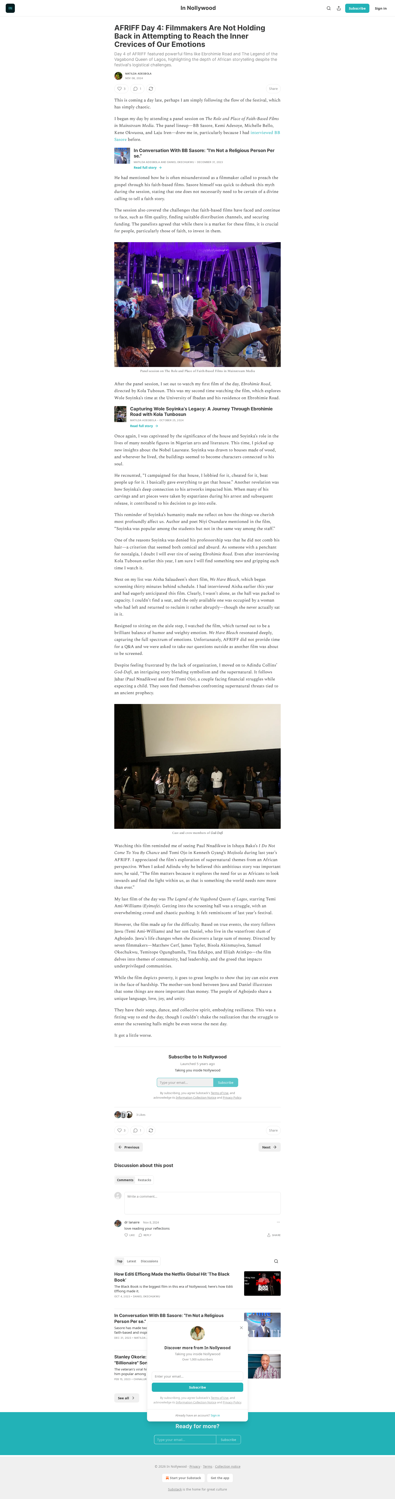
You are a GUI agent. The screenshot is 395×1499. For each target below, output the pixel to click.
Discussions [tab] (149, 1261)
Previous (131, 1147)
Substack (175, 1489)
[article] (197, 1288)
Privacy (194, 1466)
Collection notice (227, 1466)
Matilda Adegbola (138, 73)
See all (123, 1398)
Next (266, 1147)
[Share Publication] (338, 8)
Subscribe (357, 8)
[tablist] (134, 1180)
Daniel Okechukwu (180, 162)
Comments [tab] (125, 1180)
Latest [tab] (131, 1261)
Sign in (381, 8)
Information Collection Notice (196, 1402)
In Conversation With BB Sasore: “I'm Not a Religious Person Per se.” (169, 1318)
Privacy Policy (232, 1402)
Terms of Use (219, 1398)
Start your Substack (185, 1478)
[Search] (328, 8)
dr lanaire (131, 1222)
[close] (241, 1327)
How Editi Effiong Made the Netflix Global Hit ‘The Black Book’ (172, 1277)
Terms (207, 1466)
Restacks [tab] (144, 1180)
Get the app (220, 1478)
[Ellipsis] (278, 1222)
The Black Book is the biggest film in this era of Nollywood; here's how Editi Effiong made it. (173, 1288)
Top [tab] (119, 1261)
